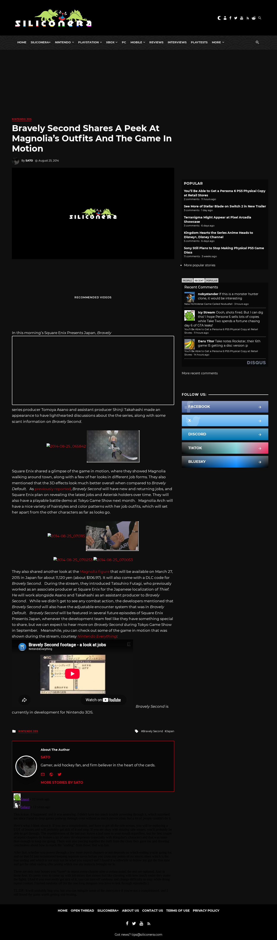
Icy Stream (206, 312)
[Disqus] (93, 846)
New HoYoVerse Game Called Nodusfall (208, 303)
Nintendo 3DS (22, 119)
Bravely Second (153, 731)
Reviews (156, 42)
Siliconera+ (41, 42)
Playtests (199, 42)
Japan (170, 731)
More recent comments (200, 373)
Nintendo (63, 42)
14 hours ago (201, 354)
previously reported (53, 489)
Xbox (110, 42)
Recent (199, 280)
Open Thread (82, 911)
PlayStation (88, 42)
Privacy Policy (206, 911)
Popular (211, 280)
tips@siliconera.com (147, 935)
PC (124, 42)
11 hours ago (201, 332)
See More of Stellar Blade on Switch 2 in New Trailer (225, 206)
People (187, 280)
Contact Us (152, 911)
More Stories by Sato (62, 782)
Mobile (136, 42)
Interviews (177, 42)
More (216, 42)
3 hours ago (241, 303)
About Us (130, 911)
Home (21, 42)
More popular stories (199, 265)
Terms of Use (178, 911)
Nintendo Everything (97, 636)
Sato (29, 160)
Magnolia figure (95, 571)
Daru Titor (206, 341)
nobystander (208, 294)
